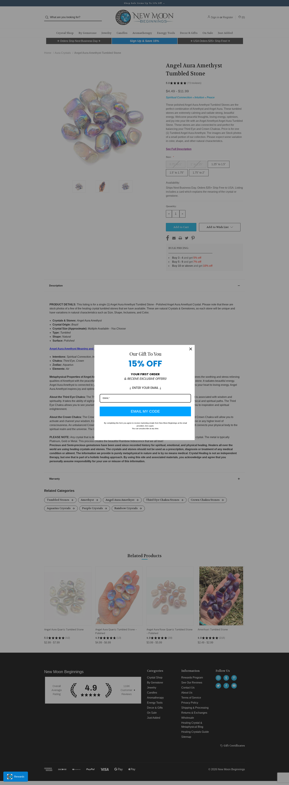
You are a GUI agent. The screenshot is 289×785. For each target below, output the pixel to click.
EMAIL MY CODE (145, 411)
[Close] (191, 349)
